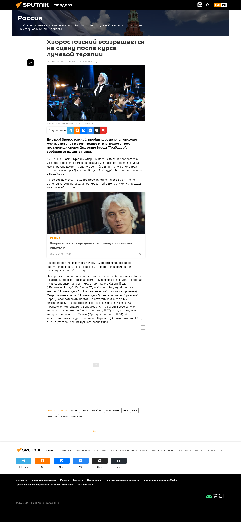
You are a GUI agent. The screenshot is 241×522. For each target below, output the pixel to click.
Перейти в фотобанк (84, 123)
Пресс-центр (94, 479)
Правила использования (43, 479)
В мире (73, 410)
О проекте (21, 479)
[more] (140, 254)
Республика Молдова (123, 450)
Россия (55, 238)
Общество (100, 450)
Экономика (83, 450)
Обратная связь (85, 484)
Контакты (78, 479)
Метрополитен (112, 410)
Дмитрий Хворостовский (72, 416)
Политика (66, 450)
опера (134, 410)
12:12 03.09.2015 (55, 61)
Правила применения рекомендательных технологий (44, 484)
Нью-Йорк (97, 410)
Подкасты (158, 450)
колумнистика (194, 450)
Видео (223, 450)
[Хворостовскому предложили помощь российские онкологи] (96, 213)
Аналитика (175, 450)
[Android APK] (214, 496)
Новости (84, 410)
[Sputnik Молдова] (33, 9)
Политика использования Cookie (160, 479)
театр (125, 410)
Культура (63, 410)
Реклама (64, 479)
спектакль (52, 416)
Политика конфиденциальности (122, 479)
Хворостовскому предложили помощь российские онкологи (91, 245)
